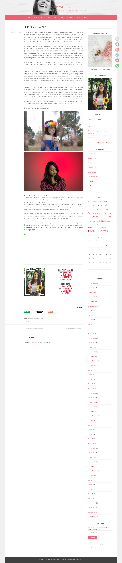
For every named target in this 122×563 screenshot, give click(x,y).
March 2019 (91, 333)
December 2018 (92, 347)
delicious (90, 210)
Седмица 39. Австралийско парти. (34, 328)
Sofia (97, 225)
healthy (90, 217)
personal (42, 318)
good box (109, 213)
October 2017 (92, 411)
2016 (35, 17)
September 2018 (92, 361)
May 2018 (90, 379)
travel (91, 230)
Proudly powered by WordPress (49, 560)
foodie (90, 213)
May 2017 (90, 434)
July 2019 (90, 315)
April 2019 (91, 329)
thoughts (105, 227)
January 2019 (91, 342)
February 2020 (92, 283)
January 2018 (91, 397)
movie (93, 221)
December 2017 (92, 402)
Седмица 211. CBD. (93, 138)
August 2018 (91, 365)
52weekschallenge (34, 318)
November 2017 (92, 407)
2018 (48, 17)
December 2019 (92, 292)
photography (39, 321)
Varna (99, 231)
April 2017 (91, 439)
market (89, 221)
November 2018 (92, 352)
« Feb (90, 272)
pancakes (96, 221)
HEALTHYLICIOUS (82, 17)
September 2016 (92, 471)
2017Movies (91, 154)
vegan (104, 230)
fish (98, 210)
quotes (90, 186)
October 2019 (92, 301)
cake (105, 201)
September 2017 (92, 416)
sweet (101, 227)
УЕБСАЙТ (67, 272)
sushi (99, 227)
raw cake (108, 221)
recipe (89, 225)
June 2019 (91, 320)
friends (100, 213)
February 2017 (92, 448)
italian (105, 217)
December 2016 (92, 457)
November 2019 (92, 297)
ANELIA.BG (70, 17)
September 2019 (92, 306)
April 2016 (91, 494)
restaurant (93, 225)
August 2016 (91, 475)
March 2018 (91, 388)
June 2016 (91, 484)
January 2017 (91, 452)
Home (28, 17)
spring (105, 225)
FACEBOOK (66, 279)
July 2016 (90, 480)
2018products (92, 163)
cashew (108, 201)
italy (109, 216)
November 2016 (92, 462)
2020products (92, 172)
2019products (92, 167)
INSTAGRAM (67, 277)
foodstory (95, 213)
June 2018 (91, 375)
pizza (102, 220)
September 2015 (92, 517)
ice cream (101, 217)
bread (101, 202)
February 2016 (92, 503)
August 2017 (91, 420)
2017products (92, 158)
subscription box (92, 227)
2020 (61, 17)
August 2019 (91, 310)
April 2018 (91, 384)
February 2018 (92, 393)
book (98, 201)
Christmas (99, 205)
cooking (106, 205)
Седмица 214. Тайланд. (94, 119)
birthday (94, 201)
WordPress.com (77, 560)
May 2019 (90, 324)
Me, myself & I (61, 6)
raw (105, 221)
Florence (102, 210)
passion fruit (31, 321)
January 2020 (91, 288)
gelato (104, 213)
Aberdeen (90, 201)
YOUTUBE (67, 274)
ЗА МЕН (93, 17)
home (95, 216)
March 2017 (91, 443)
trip (95, 231)
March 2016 (91, 498)
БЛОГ (67, 293)
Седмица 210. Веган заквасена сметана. (99, 142)
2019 (55, 17)
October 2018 (92, 356)
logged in (35, 342)
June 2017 (91, 430)
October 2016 (92, 466)
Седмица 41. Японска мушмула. (73, 328)
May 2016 (90, 489)
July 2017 (90, 425)
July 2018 (90, 370)
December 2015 (92, 512)
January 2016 (91, 507)
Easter (94, 210)
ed (96, 210)
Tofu (109, 227)
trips (89, 190)
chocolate (92, 205)
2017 (42, 17)
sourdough (102, 225)
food (106, 209)
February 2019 (92, 338)
